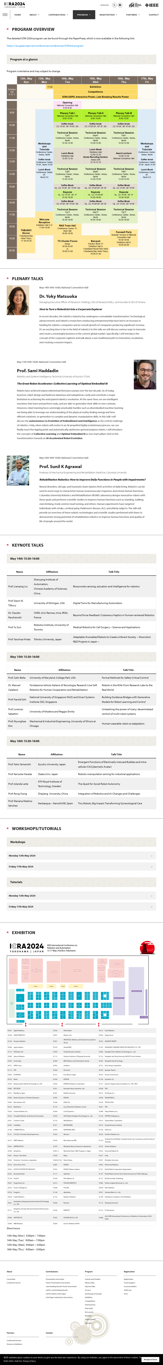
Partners (131, 14)
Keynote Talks (90, 1286)
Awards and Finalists (92, 1279)
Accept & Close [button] (150, 1360)
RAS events (89, 1312)
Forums (88, 1290)
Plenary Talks (89, 1283)
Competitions (90, 1301)
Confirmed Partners (14, 1340)
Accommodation (130, 1286)
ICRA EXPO (89, 1308)
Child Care (128, 1290)
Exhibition (88, 1297)
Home (18, 14)
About (33, 14)
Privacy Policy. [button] (29, 1361)
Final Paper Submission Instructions (59, 1297)
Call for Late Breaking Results (57, 1290)
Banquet (88, 1316)
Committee (11, 1279)
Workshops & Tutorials (93, 1294)
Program (82, 14)
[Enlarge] (153, 942)
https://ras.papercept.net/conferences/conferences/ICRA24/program (45, 45)
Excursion (88, 1323)
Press (126, 1294)
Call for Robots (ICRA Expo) (56, 1294)
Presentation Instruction (55, 1279)
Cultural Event (90, 1319)
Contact (154, 14)
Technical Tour (90, 1305)
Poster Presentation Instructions (58, 1283)
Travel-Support (129, 1283)
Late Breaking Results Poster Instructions (61, 1286)
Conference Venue (14, 1283)
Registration (107, 14)
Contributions (57, 14)
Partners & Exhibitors (14, 1344)
